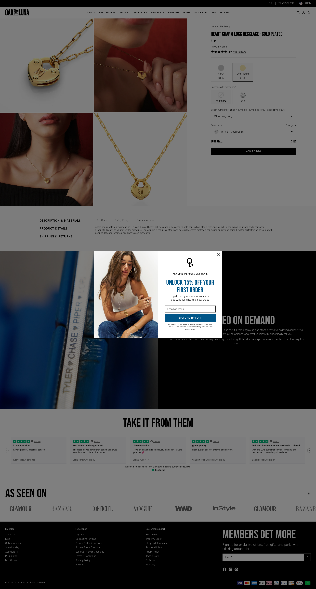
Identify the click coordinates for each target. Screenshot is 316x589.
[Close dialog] (218, 254)
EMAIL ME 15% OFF (190, 318)
